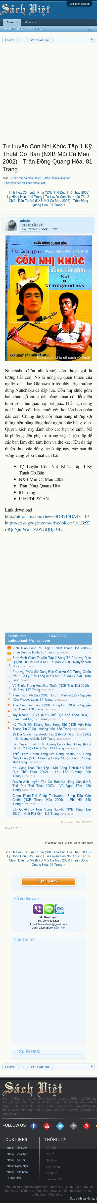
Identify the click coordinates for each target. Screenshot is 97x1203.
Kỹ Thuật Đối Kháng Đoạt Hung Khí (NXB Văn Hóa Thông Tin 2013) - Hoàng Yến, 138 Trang (51, 727)
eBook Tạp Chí (16, 1160)
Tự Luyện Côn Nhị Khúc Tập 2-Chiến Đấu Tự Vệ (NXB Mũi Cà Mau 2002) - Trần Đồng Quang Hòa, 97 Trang (49, 201)
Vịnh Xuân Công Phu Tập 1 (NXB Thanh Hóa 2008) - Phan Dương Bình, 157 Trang (51, 650)
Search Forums (13, 28)
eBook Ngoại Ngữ (17, 1165)
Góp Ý (50, 1154)
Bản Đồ (51, 1148)
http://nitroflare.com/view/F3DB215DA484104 (47, 516)
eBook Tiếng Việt (17, 1147)
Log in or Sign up (79, 3)
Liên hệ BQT (54, 1179)
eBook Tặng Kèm (17, 1171)
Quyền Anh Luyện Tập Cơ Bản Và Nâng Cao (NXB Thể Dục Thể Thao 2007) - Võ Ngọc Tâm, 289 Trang (51, 786)
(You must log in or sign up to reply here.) (70, 842)
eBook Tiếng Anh (17, 1154)
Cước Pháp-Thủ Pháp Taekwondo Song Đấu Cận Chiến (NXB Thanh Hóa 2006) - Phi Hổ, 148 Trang (51, 800)
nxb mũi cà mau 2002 (27, 177)
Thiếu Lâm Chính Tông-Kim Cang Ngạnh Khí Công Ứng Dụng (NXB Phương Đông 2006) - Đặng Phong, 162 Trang (51, 758)
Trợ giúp (51, 1173)
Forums (12, 22)
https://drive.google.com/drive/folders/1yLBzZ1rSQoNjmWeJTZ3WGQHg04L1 (48, 525)
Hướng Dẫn (14, 1177)
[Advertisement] (48, 94)
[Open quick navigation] (91, 40)
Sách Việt (59, 927)
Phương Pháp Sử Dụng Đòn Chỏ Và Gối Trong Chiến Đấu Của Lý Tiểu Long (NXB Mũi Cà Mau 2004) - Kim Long (51, 676)
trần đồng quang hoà (57, 177)
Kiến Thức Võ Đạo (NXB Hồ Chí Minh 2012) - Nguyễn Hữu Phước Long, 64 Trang (51, 697)
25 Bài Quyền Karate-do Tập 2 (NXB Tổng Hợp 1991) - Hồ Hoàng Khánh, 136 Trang (51, 736)
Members (30, 22)
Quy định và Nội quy (83, 1198)
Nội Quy (51, 1160)
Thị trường (53, 1167)
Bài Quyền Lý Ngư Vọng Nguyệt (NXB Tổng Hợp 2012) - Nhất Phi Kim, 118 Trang (51, 812)
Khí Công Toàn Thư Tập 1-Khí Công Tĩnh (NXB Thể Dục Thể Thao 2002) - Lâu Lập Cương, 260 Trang (51, 772)
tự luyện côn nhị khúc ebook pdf (25, 182)
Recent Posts (36, 28)
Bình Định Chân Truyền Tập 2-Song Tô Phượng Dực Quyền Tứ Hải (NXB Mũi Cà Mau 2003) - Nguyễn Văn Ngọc (51, 662)
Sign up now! (48, 881)
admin (25, 221)
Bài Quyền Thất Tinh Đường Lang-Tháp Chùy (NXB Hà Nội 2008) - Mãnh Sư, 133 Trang (51, 746)
